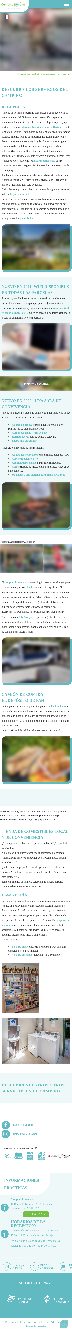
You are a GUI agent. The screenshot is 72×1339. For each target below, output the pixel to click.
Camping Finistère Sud (28, 74)
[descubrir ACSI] (18, 1156)
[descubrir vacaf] (30, 1156)
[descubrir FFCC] (41, 1156)
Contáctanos (36, 1214)
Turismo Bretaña (19, 7)
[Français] (7, 18)
